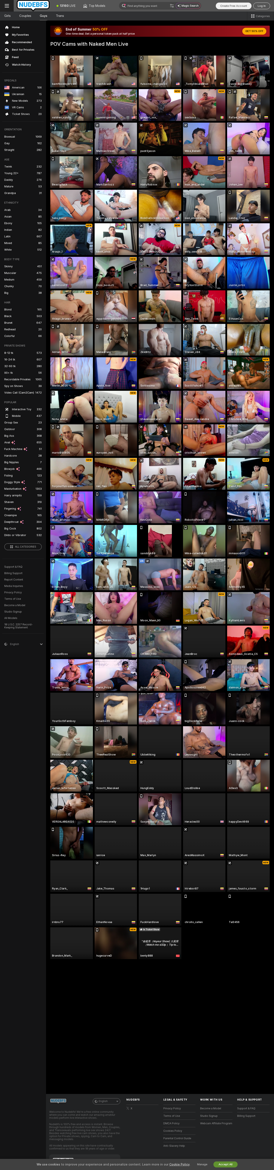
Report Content (13, 579)
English (103, 1101)
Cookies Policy (172, 1130)
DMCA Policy (171, 1123)
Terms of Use (12, 598)
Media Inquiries (13, 586)
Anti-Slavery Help (174, 1145)
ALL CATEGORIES (25, 546)
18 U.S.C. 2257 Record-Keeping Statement (18, 626)
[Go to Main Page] (33, 6)
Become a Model (14, 605)
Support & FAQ (13, 566)
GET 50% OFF (254, 31)
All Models (10, 618)
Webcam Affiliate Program (216, 1123)
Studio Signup (13, 611)
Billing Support (13, 573)
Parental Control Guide (177, 1138)
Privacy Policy (13, 592)
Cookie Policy (179, 1164)
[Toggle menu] (7, 6)
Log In (262, 5)
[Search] (172, 6)
